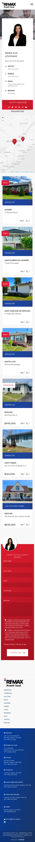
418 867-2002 (11, 752)
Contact (7, 719)
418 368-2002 (11, 811)
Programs (7, 713)
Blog (5, 716)
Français (7, 722)
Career (6, 706)
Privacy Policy (9, 644)
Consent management (17, 836)
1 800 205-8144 (12, 764)
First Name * (7, 561)
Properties (7, 690)
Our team (7, 696)
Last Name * (7, 571)
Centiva (21, 839)
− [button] (2, 120)
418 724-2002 (13, 69)
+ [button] (2, 117)
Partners (7, 703)
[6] (14, 144)
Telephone (7, 590)
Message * (6, 600)
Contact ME (15, 652)
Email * (5, 581)
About (6, 699)
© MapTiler (17, 172)
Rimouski (11, 93)
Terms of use (21, 644)
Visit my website (17, 102)
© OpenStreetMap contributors (27, 172)
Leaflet (12, 172)
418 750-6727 (13, 76)
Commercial (8, 693)
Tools (6, 709)
